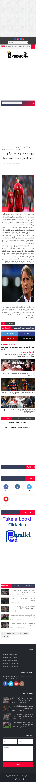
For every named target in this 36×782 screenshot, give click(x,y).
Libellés (29, 586)
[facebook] (15, 39)
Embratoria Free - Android (10, 657)
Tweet (12, 334)
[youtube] (23, 39)
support (5, 636)
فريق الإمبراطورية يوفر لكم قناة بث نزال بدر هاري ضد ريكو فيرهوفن (19, 374)
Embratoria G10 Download (10, 663)
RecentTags (6, 586)
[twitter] (21, 39)
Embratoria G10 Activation (10, 666)
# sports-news (10, 323)
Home (3, 147)
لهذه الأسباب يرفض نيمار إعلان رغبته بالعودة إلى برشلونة (23, 616)
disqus (18, 418)
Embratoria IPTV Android (10, 654)
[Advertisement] (18, 18)
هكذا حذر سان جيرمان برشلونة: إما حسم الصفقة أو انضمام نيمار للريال (19, 410)
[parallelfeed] (12, 38)
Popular (18, 586)
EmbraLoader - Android (10, 660)
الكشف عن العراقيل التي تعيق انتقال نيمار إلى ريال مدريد (23, 624)
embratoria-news (9, 633)
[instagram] (18, 39)
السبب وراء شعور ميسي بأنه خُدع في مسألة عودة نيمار (18, 392)
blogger (6, 418)
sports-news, (17, 163)
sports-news (10, 147)
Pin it (12, 339)
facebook (29, 418)
